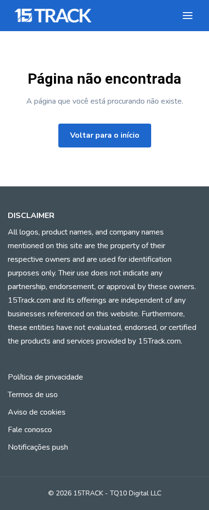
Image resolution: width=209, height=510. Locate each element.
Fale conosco (30, 429)
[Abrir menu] (187, 15)
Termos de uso (33, 394)
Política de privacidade (45, 377)
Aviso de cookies (37, 412)
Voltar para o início (104, 135)
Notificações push (38, 447)
